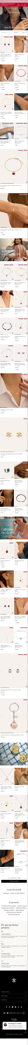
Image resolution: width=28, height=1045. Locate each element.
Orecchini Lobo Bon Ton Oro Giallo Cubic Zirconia (6, 590)
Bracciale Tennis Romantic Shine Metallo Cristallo (20, 113)
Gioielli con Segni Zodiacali (17, 893)
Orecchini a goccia (22, 906)
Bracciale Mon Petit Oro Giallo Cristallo (11, 185)
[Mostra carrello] (26, 9)
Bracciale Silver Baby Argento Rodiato (6, 364)
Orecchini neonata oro (14, 914)
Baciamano (6, 893)
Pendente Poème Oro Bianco (5, 841)
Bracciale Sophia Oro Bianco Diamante (5, 142)
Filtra (23, 32)
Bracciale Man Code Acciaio (5, 337)
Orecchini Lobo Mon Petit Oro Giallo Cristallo (6, 55)
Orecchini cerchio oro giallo (8, 906)
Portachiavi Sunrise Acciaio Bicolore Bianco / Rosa (12, 735)
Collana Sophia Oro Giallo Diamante (6, 646)
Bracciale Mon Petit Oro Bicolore (20, 283)
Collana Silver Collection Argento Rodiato (6, 787)
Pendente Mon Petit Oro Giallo (20, 337)
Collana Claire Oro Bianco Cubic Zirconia (6, 509)
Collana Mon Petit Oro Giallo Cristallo (20, 310)
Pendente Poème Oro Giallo (19, 55)
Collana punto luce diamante (14, 912)
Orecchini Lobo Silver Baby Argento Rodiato (5, 617)
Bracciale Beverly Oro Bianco (20, 142)
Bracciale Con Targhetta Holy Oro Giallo (11, 229)
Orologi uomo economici (8, 908)
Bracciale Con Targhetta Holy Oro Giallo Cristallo (6, 113)
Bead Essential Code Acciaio (5, 481)
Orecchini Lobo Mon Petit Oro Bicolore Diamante (11, 453)
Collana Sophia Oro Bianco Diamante (5, 310)
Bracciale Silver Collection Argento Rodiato (19, 509)
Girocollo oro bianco (21, 908)
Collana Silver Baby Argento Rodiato (20, 814)
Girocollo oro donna (9, 910)
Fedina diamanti (20, 910)
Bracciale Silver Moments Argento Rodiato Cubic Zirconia (20, 481)
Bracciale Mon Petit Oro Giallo (20, 84)
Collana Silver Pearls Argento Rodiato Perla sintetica (20, 841)
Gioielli (8, 12)
